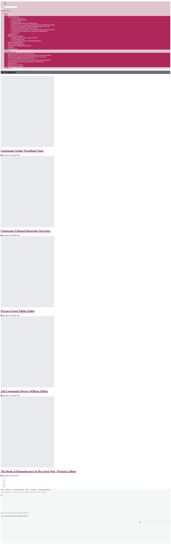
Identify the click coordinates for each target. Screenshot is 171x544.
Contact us (33, 489)
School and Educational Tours (16, 44)
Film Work (11, 47)
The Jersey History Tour (18, 18)
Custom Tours (15, 32)
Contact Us (7, 68)
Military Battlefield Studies (15, 42)
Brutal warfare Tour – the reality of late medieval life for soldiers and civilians (33, 24)
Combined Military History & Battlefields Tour (24, 23)
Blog (27, 489)
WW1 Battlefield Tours (17, 39)
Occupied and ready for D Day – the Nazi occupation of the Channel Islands (32, 29)
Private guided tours (13, 17)
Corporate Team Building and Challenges (19, 45)
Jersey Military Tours (10, 52)
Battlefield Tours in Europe (15, 36)
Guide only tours (12, 48)
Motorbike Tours (12, 34)
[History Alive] (5, 10)
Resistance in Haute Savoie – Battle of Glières (24, 37)
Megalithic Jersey (16, 21)
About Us (7, 50)
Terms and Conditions (44, 489)
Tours (5, 15)
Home (6, 13)
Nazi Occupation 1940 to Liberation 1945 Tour (24, 28)
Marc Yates (5, 155)
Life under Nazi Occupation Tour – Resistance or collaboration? (29, 31)
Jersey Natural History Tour (19, 20)
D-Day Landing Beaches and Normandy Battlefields (26, 40)
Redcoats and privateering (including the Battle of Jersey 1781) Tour (30, 26)
